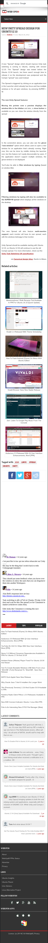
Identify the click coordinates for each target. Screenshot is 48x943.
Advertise (5, 862)
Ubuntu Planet (7, 882)
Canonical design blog (23, 259)
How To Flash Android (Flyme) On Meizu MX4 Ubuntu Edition (24, 359)
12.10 (17, 462)
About (4, 854)
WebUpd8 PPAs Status (11, 858)
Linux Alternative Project (11, 890)
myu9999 (12, 797)
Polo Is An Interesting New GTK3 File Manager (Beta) (22, 707)
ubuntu (6, 466)
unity (14, 466)
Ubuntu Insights (8, 878)
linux (23, 462)
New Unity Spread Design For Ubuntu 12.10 (21, 30)
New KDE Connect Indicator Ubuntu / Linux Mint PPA (21, 702)
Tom (10, 824)
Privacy (5, 866)
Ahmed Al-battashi (16, 777)
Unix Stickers (7, 886)
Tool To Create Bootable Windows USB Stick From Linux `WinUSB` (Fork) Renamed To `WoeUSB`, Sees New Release (23, 670)
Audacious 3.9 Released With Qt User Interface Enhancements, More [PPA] (24, 454)
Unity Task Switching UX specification (18, 254)
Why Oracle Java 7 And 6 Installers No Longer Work (21, 682)
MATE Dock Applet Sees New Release (16, 677)
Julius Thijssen (15, 725)
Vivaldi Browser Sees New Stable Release (24, 390)
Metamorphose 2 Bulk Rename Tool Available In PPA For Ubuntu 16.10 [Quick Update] (24, 301)
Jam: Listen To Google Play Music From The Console (24, 422)
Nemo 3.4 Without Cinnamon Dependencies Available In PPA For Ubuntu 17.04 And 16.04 (23, 654)
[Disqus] (24, 517)
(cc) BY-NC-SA (20, 934)
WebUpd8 (29, 934)
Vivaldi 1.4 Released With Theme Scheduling (23, 332)
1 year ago (40, 769)
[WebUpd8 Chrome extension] (24, 926)
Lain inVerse (14, 752)
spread (32, 462)
